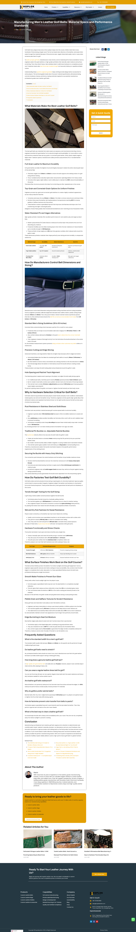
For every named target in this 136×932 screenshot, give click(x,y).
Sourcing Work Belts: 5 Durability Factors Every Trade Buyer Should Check (104, 87)
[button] (103, 49)
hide (34, 83)
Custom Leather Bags (34, 808)
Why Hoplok (89, 7)
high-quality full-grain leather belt (35, 664)
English (15, 930)
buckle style (30, 435)
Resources (77, 7)
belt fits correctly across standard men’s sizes (63, 317)
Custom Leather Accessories (36, 814)
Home (46, 7)
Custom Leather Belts (34, 805)
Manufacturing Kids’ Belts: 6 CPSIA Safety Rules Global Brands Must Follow (105, 102)
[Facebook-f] (94, 921)
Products (54, 7)
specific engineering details (44, 72)
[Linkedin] (91, 921)
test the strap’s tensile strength (49, 66)
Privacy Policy (104, 930)
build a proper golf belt (32, 60)
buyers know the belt (44, 524)
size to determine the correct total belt (69, 335)
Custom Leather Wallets (34, 811)
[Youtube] (97, 921)
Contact (100, 7)
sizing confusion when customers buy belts (64, 343)
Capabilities (65, 7)
